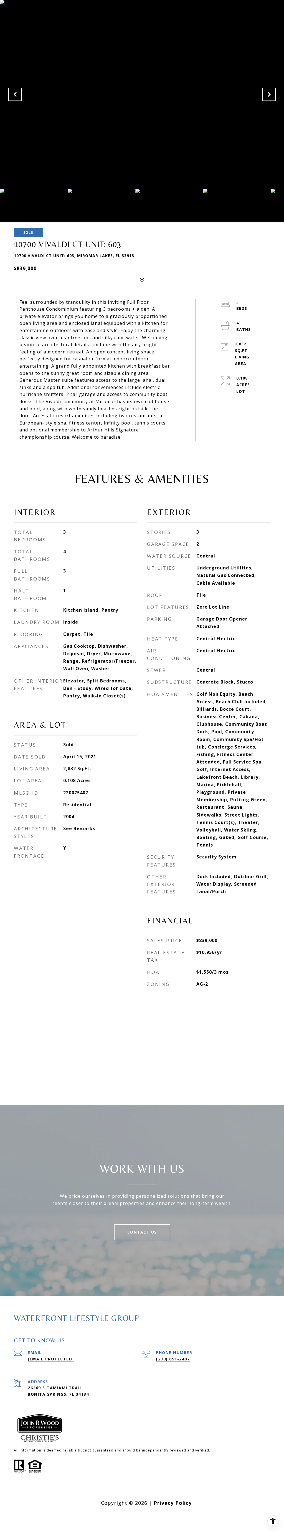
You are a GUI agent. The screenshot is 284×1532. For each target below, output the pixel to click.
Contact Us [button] (142, 1232)
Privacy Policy (173, 1503)
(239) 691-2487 (173, 1359)
